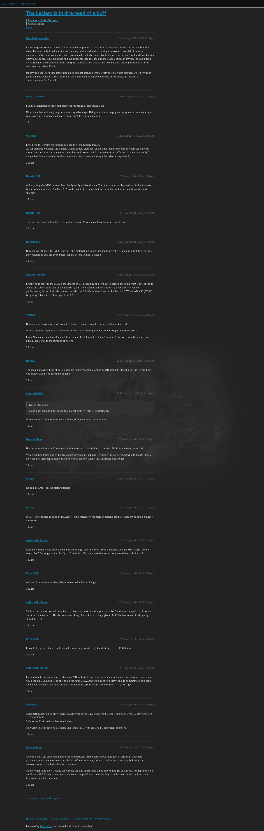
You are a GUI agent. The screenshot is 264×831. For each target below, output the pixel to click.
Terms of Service (82, 818)
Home (29, 818)
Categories (42, 818)
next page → (53, 798)
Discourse (45, 826)
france (29, 27)
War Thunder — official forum (19, 3)
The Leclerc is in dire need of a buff (66, 13)
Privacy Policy (103, 818)
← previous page (35, 798)
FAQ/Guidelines (61, 818)
